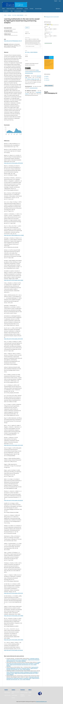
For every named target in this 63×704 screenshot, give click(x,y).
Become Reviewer (24, 692)
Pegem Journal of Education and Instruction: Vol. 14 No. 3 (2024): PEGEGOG (22, 669)
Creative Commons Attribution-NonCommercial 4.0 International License (33, 71)
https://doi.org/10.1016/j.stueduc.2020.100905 (13, 639)
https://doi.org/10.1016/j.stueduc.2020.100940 (13, 280)
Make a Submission (49, 85)
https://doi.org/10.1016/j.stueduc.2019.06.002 (13, 650)
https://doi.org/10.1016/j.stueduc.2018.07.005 (13, 593)
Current (26, 8)
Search (58, 8)
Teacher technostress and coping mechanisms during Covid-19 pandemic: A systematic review (23, 663)
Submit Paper (14, 695)
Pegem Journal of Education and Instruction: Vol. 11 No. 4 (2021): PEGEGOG (23, 660)
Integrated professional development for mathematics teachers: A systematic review (23, 677)
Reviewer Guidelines (22, 695)
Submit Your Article (11, 8)
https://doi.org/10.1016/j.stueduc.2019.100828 (13, 615)
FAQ (11, 11)
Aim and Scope (38, 8)
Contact (24, 11)
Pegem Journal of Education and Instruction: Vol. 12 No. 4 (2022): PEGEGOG (23, 679)
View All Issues (7, 695)
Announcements (17, 11)
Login (60, 0)
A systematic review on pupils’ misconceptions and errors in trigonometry (23, 659)
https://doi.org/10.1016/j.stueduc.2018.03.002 (13, 163)
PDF (28, 27)
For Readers (46, 76)
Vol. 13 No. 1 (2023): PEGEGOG (17, 15)
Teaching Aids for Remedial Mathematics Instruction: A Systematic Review (22, 668)
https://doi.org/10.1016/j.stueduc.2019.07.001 (13, 338)
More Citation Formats (30, 46)
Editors (29, 692)
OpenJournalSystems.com (41, 701)
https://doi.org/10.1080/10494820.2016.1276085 (14, 235)
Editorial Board (19, 8)
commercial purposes (33, 87)
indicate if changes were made (33, 79)
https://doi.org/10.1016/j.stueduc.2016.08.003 (13, 500)
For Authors (5, 11)
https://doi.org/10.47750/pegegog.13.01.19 (13, 40)
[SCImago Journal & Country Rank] (51, 16)
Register (55, 0)
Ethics (29, 695)
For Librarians (46, 80)
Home (3, 8)
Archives (31, 8)
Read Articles (7, 692)
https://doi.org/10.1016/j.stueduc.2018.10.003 (13, 445)
